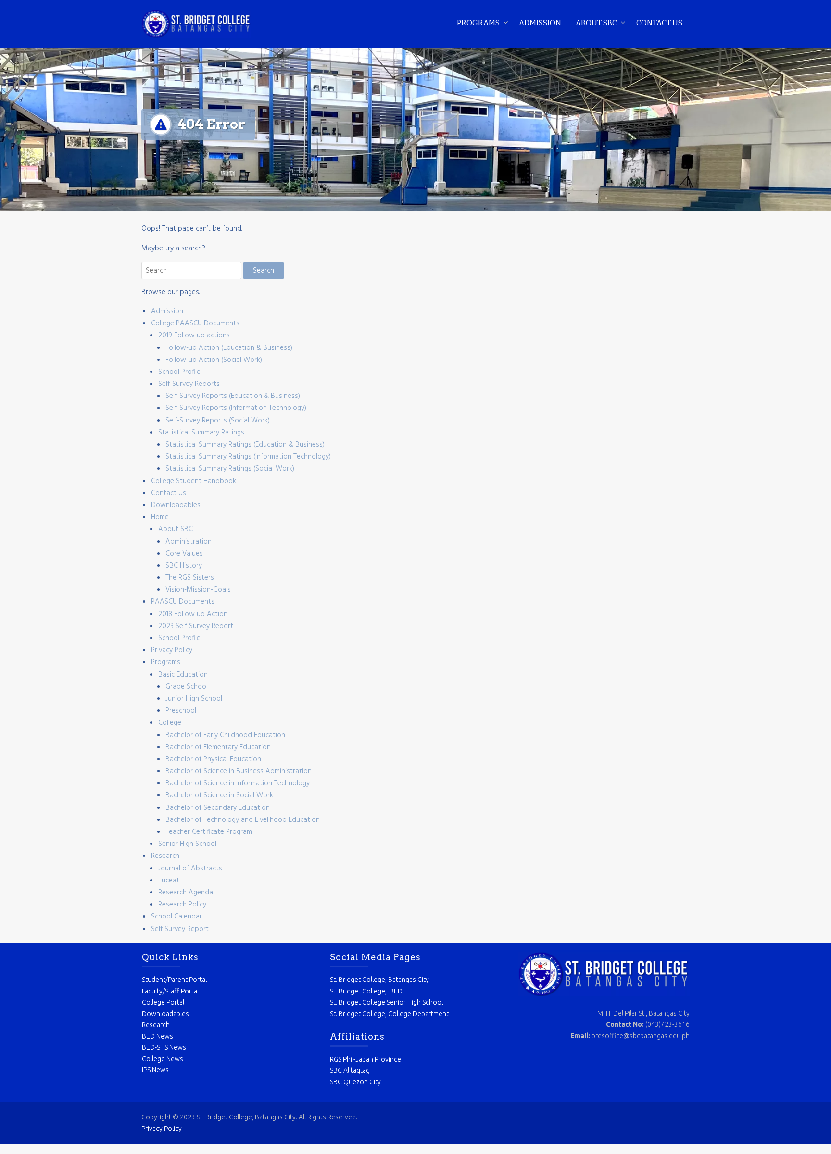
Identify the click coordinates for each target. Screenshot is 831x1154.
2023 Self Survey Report (195, 626)
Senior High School (187, 844)
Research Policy (182, 904)
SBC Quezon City (355, 1082)
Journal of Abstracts (190, 868)
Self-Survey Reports (189, 384)
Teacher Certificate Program (208, 832)
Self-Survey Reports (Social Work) (217, 420)
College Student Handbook (193, 481)
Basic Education (183, 675)
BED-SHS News (164, 1047)
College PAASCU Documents (195, 323)
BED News (157, 1036)
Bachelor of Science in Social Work (219, 795)
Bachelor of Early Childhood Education (225, 735)
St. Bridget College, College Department (389, 1014)
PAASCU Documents (182, 602)
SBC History (183, 565)
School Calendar (176, 916)
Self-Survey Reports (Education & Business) (232, 396)
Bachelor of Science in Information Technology (237, 783)
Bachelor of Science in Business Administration (238, 771)
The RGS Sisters (189, 577)
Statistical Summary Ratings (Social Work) (229, 468)
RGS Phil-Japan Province (365, 1059)
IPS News (155, 1070)
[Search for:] (192, 270)
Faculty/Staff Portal (170, 991)
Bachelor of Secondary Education (217, 808)
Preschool (180, 711)
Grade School (186, 687)
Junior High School (193, 699)
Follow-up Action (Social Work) (213, 360)
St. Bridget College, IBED (366, 991)
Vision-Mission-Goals (198, 590)
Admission (540, 22)
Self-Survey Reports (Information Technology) (235, 408)
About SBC (596, 22)
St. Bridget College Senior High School (386, 1002)
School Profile (179, 372)
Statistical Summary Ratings (201, 432)
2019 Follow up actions (194, 335)
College (169, 723)
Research (165, 856)
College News (162, 1059)
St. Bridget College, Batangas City (379, 979)
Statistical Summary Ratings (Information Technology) (248, 456)
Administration (188, 541)
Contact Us (659, 22)
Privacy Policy (171, 650)
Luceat (168, 880)
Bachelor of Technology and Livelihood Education (242, 820)
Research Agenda (185, 892)
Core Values (184, 553)
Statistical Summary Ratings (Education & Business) (245, 444)
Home (160, 517)
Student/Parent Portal (174, 979)
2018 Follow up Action (192, 614)
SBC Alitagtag (350, 1070)
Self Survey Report (180, 929)
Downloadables (176, 505)
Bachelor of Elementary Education (218, 747)
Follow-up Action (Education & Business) (228, 348)
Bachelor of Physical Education (213, 759)
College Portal (163, 1002)
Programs (478, 22)
